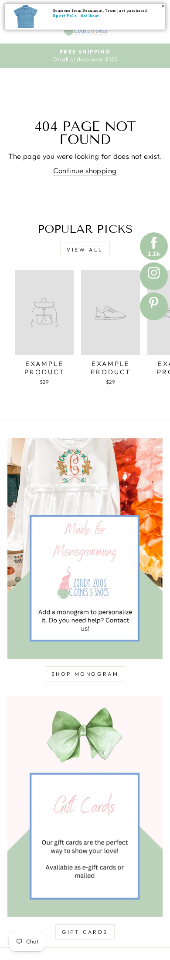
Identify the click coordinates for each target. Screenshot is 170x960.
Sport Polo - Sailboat (76, 15)
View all (85, 249)
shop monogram (85, 674)
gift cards (85, 932)
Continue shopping (84, 170)
